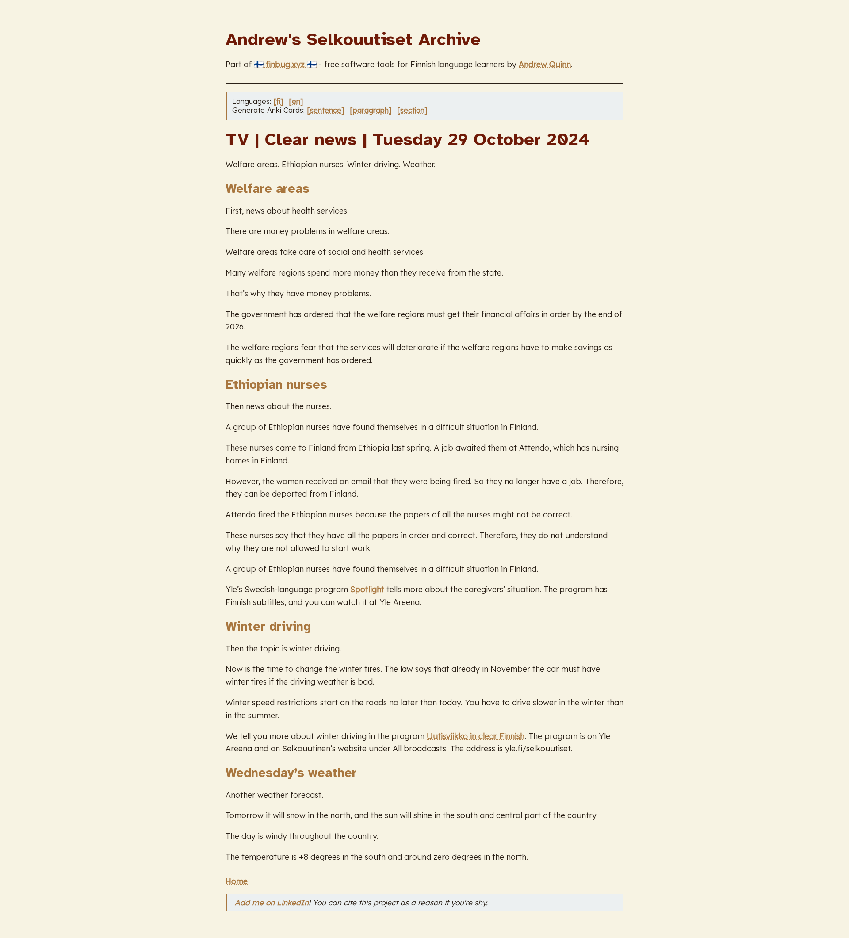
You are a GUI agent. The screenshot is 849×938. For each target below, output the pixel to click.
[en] (296, 101)
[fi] (278, 101)
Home (237, 881)
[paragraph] (370, 110)
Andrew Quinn (545, 64)
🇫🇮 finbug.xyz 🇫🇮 (285, 64)
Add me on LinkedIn (272, 902)
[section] (412, 110)
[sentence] (325, 110)
